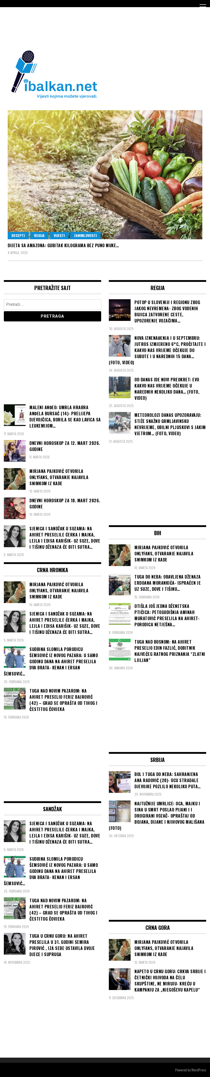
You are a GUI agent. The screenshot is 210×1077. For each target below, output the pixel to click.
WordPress (198, 1069)
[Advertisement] (97, 27)
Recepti (18, 235)
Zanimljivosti (85, 235)
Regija (39, 235)
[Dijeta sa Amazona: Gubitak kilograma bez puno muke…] (105, 174)
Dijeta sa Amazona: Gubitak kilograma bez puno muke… (63, 245)
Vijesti (59, 235)
